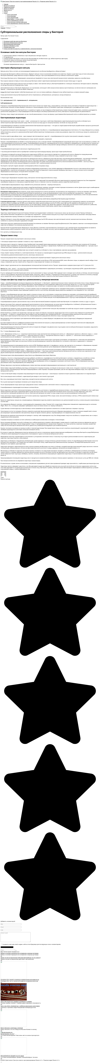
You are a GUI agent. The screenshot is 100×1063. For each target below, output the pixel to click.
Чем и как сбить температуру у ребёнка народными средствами (20, 1006)
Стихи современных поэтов (15, 20)
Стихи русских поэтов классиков (17, 22)
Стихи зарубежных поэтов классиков (18, 23)
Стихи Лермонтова (12, 17)
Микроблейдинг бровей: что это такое (12, 1055)
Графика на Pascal (9, 7)
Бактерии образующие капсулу (13, 42)
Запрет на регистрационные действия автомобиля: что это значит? (21, 957)
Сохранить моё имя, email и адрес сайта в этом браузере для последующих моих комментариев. (31, 944)
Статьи (6, 11)
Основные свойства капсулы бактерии (15, 41)
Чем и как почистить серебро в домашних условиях (16, 1001)
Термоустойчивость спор (11, 45)
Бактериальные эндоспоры (12, 44)
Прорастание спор (9, 47)
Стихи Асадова (11, 16)
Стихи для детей (12, 14)
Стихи (5, 13)
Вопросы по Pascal (9, 5)
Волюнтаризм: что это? (7, 1034)
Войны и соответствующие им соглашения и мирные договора (19, 953)
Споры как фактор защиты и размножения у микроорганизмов (23, 48)
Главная (6, 4)
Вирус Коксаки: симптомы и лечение (12, 1028)
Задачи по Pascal (9, 8)
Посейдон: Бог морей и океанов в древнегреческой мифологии (20, 979)
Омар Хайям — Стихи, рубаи (15, 19)
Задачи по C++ (8, 10)
